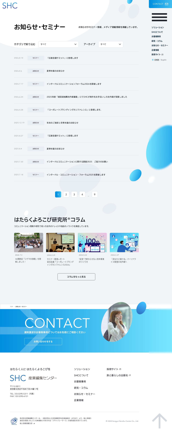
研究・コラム (81, 387)
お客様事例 (80, 381)
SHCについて (81, 375)
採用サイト (112, 369)
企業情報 (79, 400)
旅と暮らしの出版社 (117, 375)
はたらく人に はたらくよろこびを (30, 369)
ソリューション (82, 369)
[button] (160, 4)
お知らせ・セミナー (84, 394)
